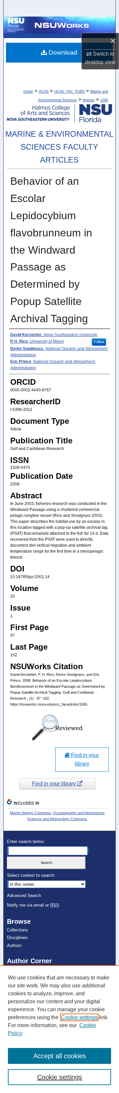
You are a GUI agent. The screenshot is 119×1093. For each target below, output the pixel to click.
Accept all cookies (59, 1056)
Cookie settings (79, 1017)
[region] (59, 1029)
